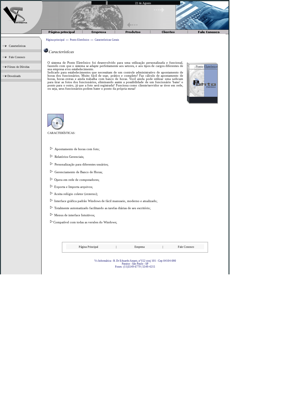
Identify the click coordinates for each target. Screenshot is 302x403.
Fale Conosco (17, 57)
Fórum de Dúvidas (17, 66)
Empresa (139, 246)
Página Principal (88, 246)
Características (17, 45)
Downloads (13, 76)
